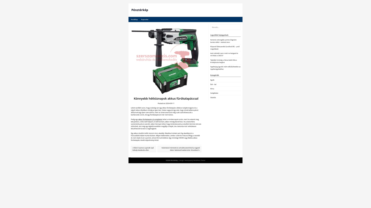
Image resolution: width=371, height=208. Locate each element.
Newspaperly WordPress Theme (195, 160)
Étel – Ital (213, 84)
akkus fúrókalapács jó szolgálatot (150, 119)
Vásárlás (213, 97)
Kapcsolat (144, 19)
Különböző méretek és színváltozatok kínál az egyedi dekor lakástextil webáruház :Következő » (181, 149)
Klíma (212, 89)
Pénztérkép (139, 10)
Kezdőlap (134, 19)
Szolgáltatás (214, 93)
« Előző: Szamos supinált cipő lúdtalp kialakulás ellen (143, 149)
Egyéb (212, 80)
